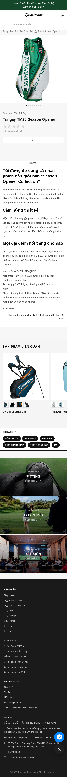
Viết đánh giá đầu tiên (13, 131)
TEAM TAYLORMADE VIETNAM (20, 707)
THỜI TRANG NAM (14, 445)
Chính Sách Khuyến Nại (16, 661)
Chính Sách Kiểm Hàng (15, 651)
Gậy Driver (9, 595)
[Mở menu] (6, 15)
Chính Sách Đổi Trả (14, 646)
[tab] (32, 163)
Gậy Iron (8, 610)
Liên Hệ (8, 697)
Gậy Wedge (10, 615)
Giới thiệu (9, 687)
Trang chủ (8, 31)
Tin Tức (8, 692)
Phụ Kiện (47, 438)
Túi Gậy (23, 113)
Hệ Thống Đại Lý (12, 702)
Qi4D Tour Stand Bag (14, 411)
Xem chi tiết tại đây (33, 7)
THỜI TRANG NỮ (39, 445)
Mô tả (32, 163)
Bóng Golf (11, 438)
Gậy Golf (30, 438)
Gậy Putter (9, 621)
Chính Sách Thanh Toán (16, 667)
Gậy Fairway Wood (13, 600)
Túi (15, 113)
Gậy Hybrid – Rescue (14, 605)
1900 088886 (14, 752)
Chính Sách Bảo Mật (14, 672)
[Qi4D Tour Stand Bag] (26, 376)
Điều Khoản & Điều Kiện (16, 656)
